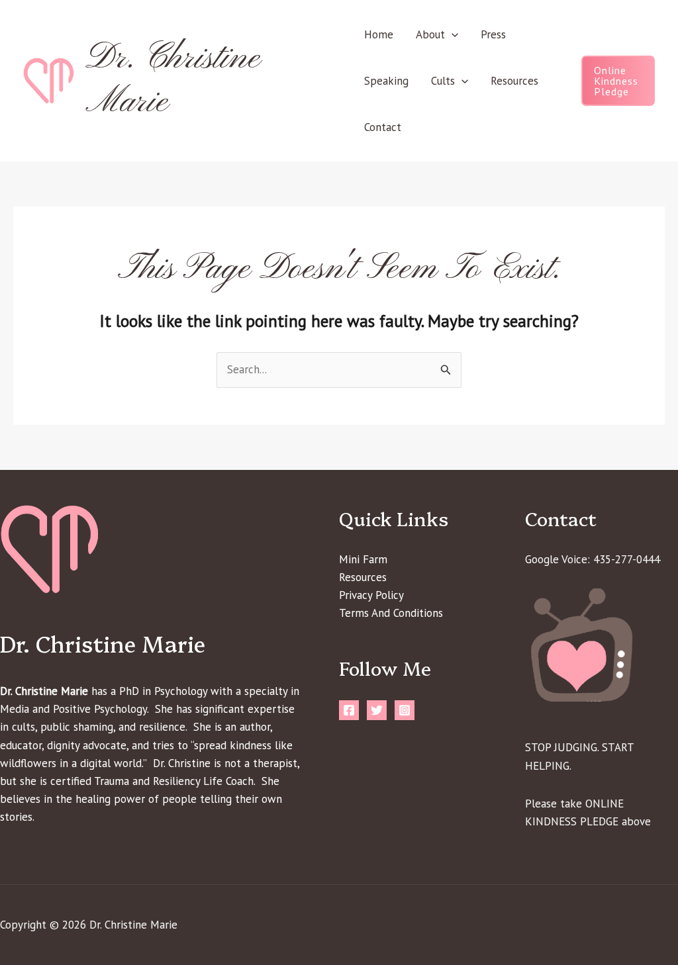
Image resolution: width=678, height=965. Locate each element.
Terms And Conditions (391, 613)
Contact (382, 127)
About (430, 34)
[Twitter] (377, 710)
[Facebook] (349, 710)
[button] (451, 34)
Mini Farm (363, 559)
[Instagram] (404, 710)
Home (378, 34)
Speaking (386, 80)
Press (493, 34)
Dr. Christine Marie (172, 80)
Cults (443, 80)
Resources (514, 80)
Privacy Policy (371, 595)
